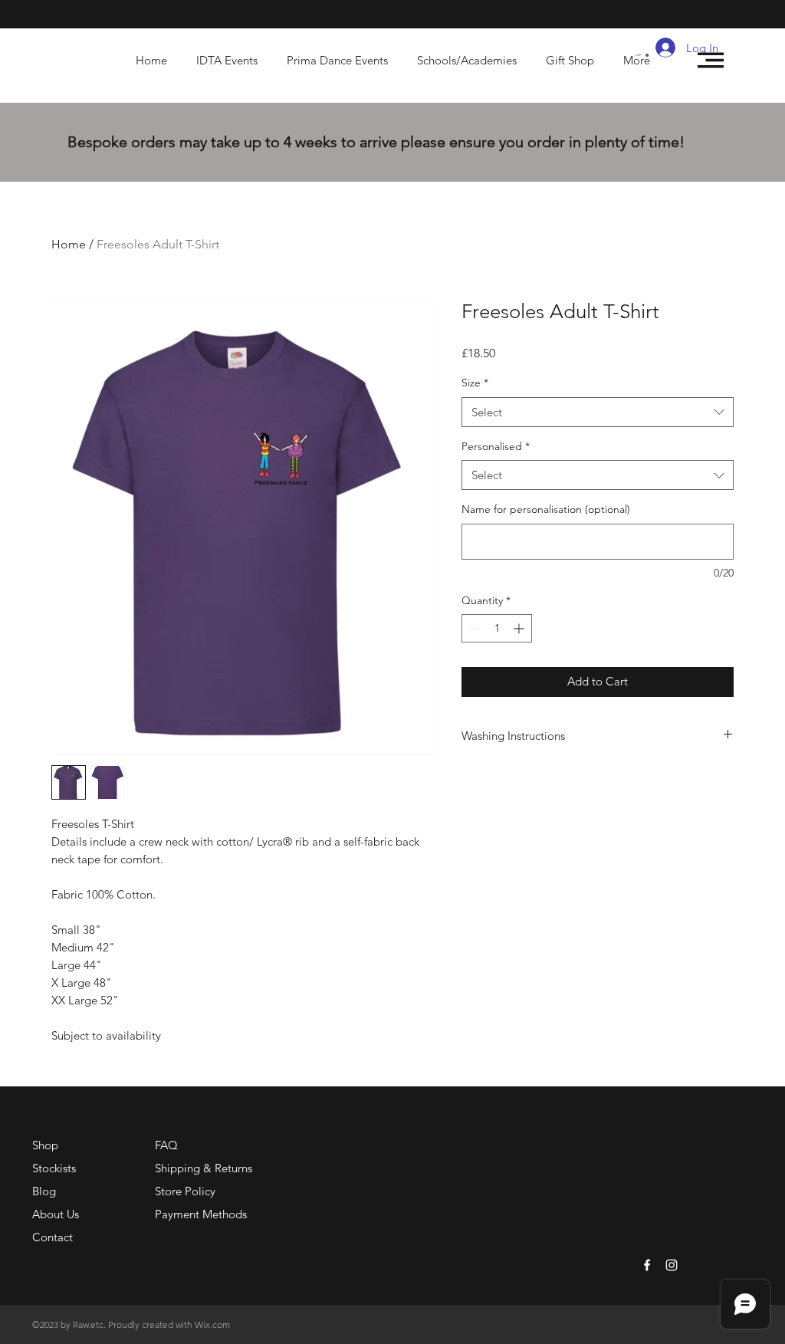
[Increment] (520, 628)
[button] (642, 55)
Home (68, 244)
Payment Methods (202, 1214)
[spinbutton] (497, 628)
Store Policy (185, 1191)
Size (474, 382)
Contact (52, 1237)
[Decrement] (473, 628)
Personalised (495, 446)
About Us (55, 1214)
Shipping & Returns (203, 1168)
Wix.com (212, 1324)
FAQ (166, 1145)
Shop (45, 1145)
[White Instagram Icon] (671, 1265)
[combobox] (597, 412)
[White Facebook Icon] (647, 1265)
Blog (44, 1191)
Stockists (54, 1168)
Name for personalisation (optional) (545, 509)
